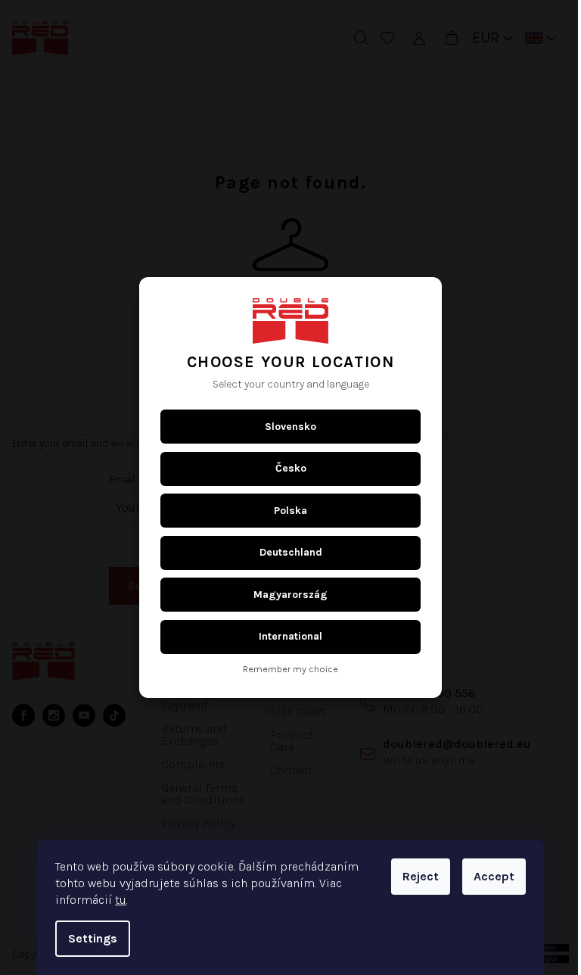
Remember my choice (285, 669)
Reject (415, 876)
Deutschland (284, 552)
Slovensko (285, 426)
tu (115, 899)
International (285, 636)
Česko (284, 468)
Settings (87, 938)
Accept (488, 876)
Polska (285, 510)
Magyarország (285, 594)
